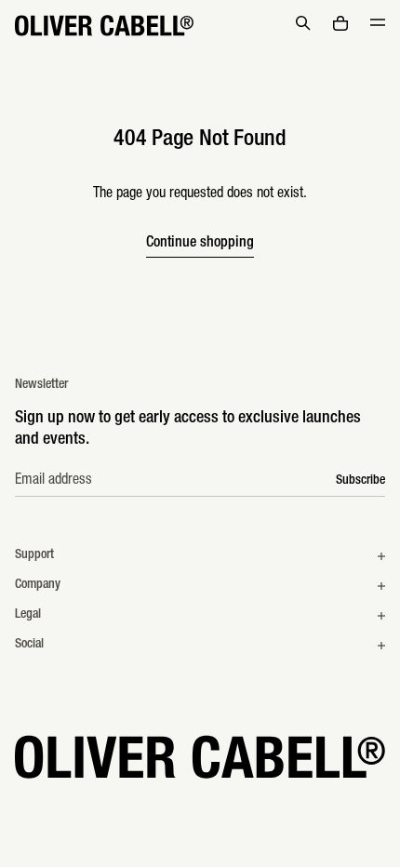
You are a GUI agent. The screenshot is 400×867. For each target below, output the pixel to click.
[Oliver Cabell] (104, 25)
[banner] (200, 25)
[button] (303, 23)
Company (37, 585)
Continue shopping (200, 243)
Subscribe (360, 480)
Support (34, 555)
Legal (28, 614)
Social (29, 644)
